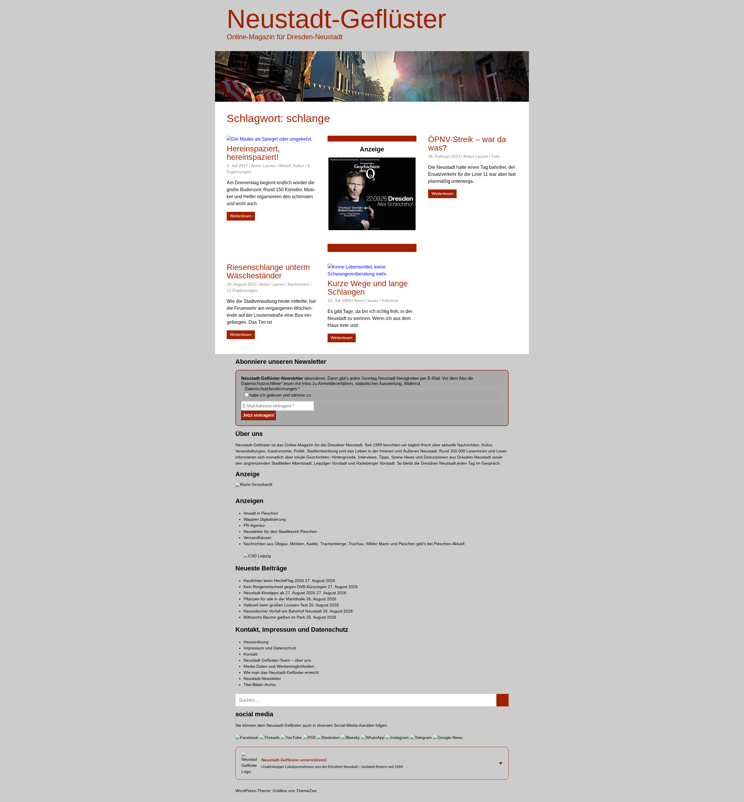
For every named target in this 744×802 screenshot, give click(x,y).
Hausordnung (256, 642)
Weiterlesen (241, 216)
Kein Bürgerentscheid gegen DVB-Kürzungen (285, 586)
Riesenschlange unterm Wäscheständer (268, 271)
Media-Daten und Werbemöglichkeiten (279, 666)
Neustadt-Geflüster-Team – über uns (277, 660)
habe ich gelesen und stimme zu (279, 395)
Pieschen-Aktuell (449, 543)
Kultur (298, 165)
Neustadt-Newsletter (262, 678)
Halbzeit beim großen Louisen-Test (276, 605)
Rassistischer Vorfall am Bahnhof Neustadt (283, 611)
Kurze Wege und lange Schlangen (368, 287)
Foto (495, 156)
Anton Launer (263, 165)
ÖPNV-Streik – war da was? (467, 143)
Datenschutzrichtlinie (261, 383)
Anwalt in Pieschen (261, 513)
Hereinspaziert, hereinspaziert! (253, 153)
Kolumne (390, 300)
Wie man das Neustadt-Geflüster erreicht (281, 672)
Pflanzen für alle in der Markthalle (274, 599)
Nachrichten (299, 284)
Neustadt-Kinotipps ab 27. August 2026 (279, 592)
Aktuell (285, 165)
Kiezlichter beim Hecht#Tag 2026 (274, 580)
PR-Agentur (254, 525)
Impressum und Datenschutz (270, 648)
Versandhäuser (257, 537)
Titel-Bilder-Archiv (260, 684)
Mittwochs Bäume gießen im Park (274, 617)
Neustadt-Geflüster (336, 18)
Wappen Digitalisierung (265, 519)
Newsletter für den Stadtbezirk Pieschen (280, 531)
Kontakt (250, 654)
